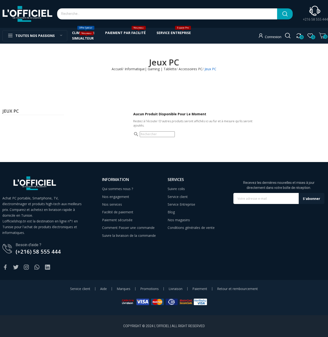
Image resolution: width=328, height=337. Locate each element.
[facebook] (5, 267)
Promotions (149, 289)
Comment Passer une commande (128, 227)
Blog (171, 212)
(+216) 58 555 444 (38, 251)
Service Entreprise (181, 204)
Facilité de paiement (117, 212)
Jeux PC (10, 111)
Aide (103, 289)
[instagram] (26, 267)
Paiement (199, 289)
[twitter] (16, 267)
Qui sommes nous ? (117, 188)
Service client (178, 196)
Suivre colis (176, 188)
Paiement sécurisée (117, 220)
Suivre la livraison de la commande (129, 235)
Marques (123, 289)
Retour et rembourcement (237, 289)
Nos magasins (179, 220)
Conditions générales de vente (191, 227)
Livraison (175, 289)
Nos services (112, 204)
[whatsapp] (37, 267)
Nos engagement (115, 196)
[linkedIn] (47, 267)
